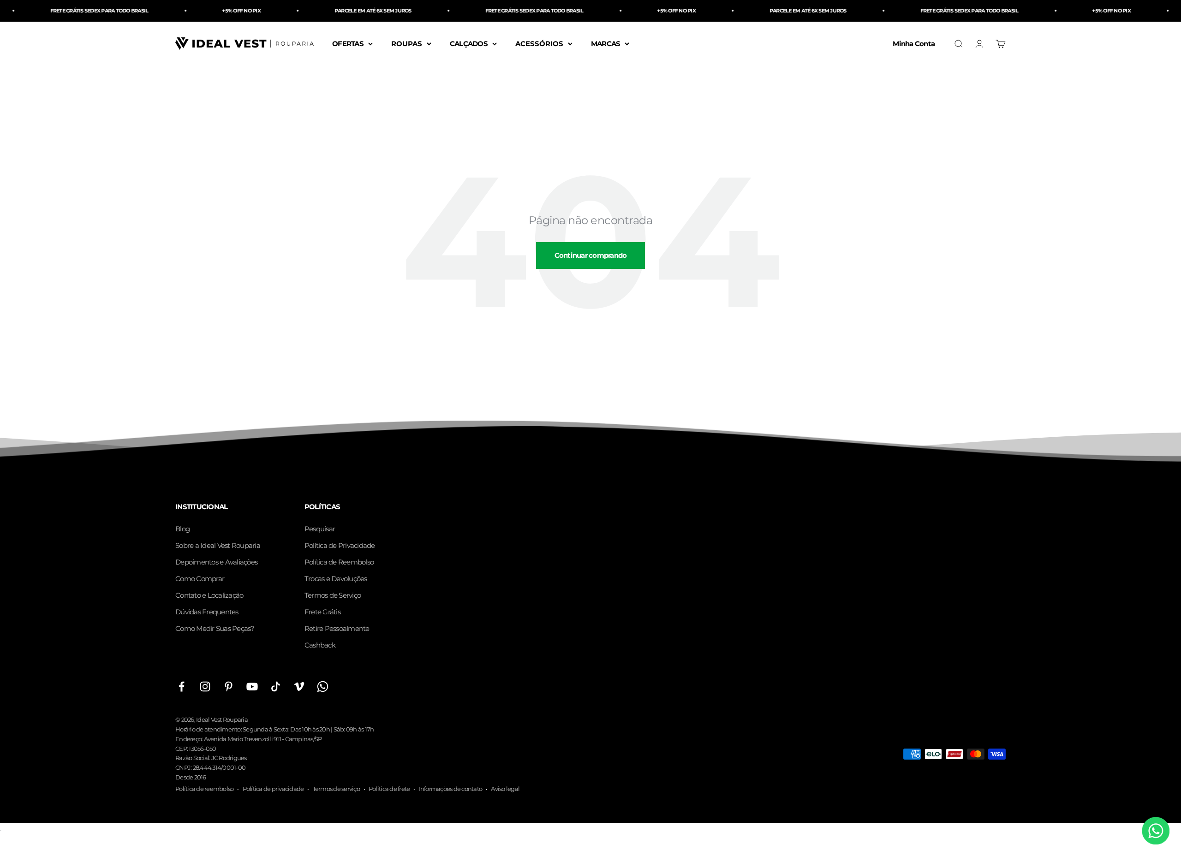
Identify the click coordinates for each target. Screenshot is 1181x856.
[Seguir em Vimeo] (299, 686)
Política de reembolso (204, 788)
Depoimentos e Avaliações (216, 562)
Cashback (319, 645)
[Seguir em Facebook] (181, 686)
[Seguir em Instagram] (205, 686)
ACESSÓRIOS (539, 43)
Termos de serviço (336, 788)
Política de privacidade (273, 788)
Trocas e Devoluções (335, 578)
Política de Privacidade (339, 545)
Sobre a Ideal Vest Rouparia (217, 545)
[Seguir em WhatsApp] (322, 686)
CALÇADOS (469, 43)
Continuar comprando (591, 255)
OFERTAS (348, 43)
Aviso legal (505, 788)
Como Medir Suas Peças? (215, 628)
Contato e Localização (209, 595)
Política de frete (389, 788)
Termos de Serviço (332, 595)
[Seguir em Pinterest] (228, 686)
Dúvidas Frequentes (207, 611)
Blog (182, 528)
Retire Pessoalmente (337, 628)
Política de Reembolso (339, 562)
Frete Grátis (322, 611)
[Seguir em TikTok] (275, 686)
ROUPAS (406, 43)
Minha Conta (914, 43)
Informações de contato (451, 788)
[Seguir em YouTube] (252, 686)
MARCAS (605, 43)
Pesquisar (319, 528)
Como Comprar (199, 578)
